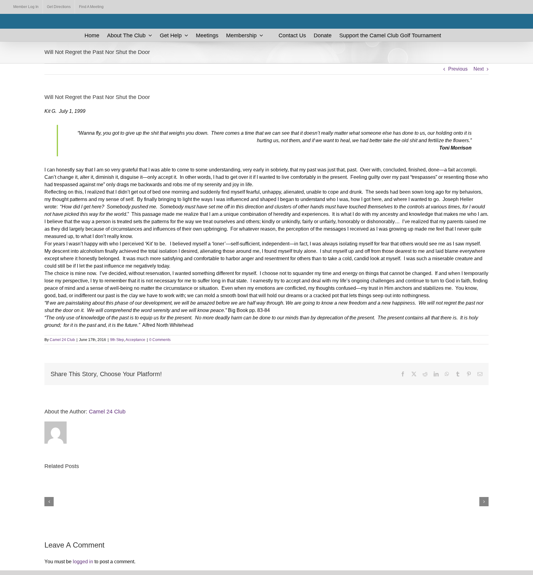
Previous (458, 69)
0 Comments (160, 340)
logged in (83, 561)
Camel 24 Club (62, 340)
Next (478, 69)
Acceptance (135, 340)
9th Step (117, 340)
